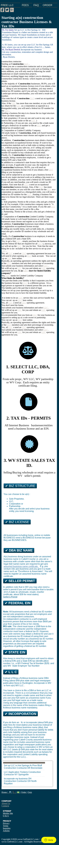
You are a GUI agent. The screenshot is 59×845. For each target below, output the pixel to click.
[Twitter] (7, 10)
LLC (26, 64)
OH (29, 781)
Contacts (5, 806)
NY (16, 774)
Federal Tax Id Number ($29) (35, 663)
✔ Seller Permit (20, 581)
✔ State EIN (15, 652)
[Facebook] (2, 10)
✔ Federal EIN (17, 603)
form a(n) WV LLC (15, 685)
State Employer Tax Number (26, 666)
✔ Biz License (17, 522)
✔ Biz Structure (20, 486)
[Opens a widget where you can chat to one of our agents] (48, 840)
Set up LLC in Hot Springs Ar (18, 765)
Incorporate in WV (42, 683)
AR (28, 768)
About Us (6, 803)
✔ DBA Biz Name (19, 550)
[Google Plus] (12, 10)
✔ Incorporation (20, 714)
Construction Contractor (15, 768)
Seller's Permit (10, 597)
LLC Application (11, 772)
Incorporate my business (16, 778)
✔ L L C (11, 672)
